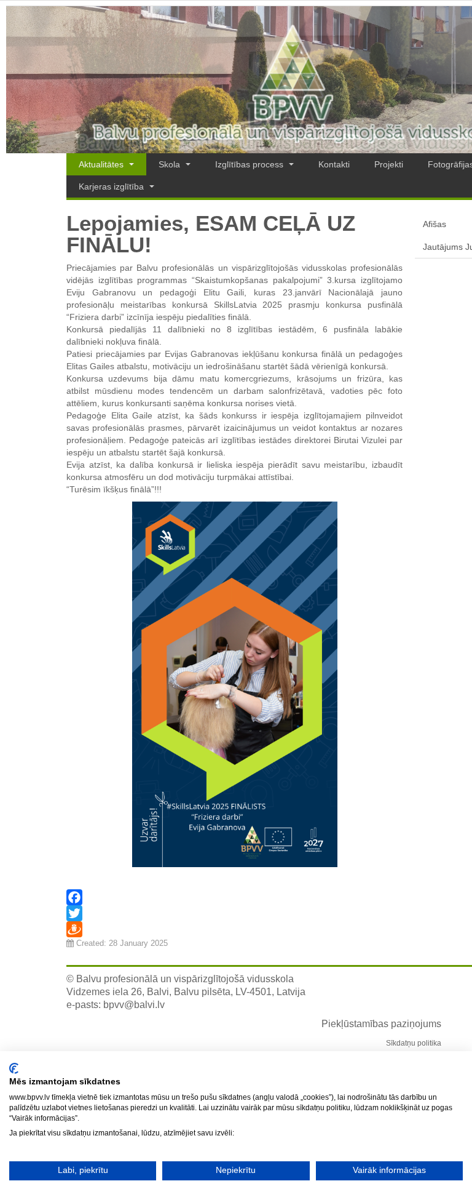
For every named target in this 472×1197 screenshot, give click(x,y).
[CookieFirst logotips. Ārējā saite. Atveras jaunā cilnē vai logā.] (13, 1068)
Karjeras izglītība (112, 186)
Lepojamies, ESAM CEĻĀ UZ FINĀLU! (210, 234)
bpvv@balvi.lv (134, 1004)
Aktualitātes (102, 164)
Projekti (388, 164)
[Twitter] (234, 913)
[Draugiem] (234, 929)
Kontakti (334, 164)
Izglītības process (250, 164)
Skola (171, 164)
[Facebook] (234, 897)
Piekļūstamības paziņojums (381, 1024)
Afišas (434, 224)
